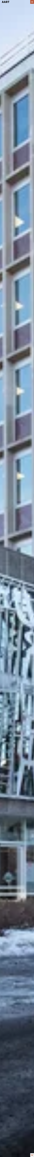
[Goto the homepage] (5, 2)
